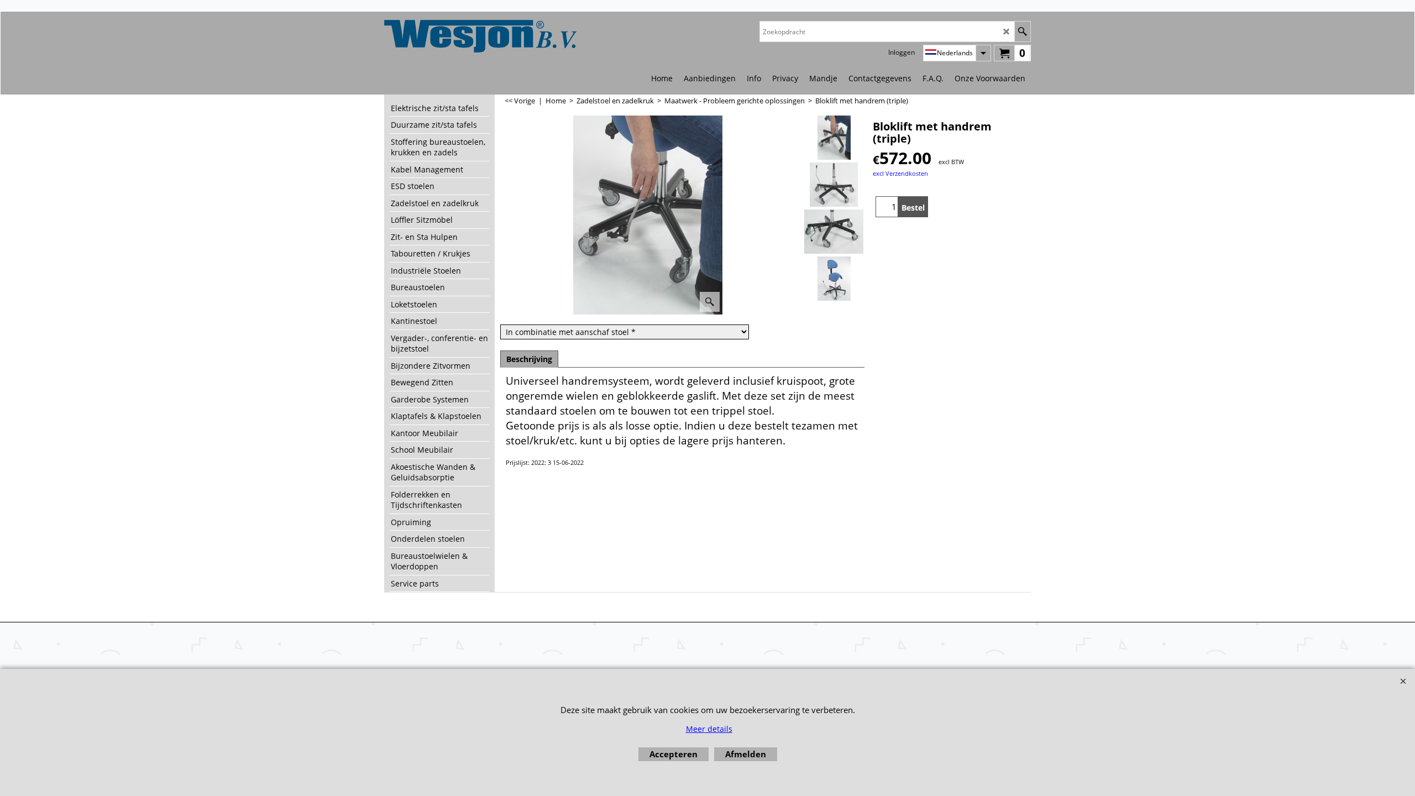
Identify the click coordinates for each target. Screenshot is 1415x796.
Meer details (709, 729)
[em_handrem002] (833, 185)
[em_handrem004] (833, 278)
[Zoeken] (1022, 31)
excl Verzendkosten (900, 173)
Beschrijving (529, 359)
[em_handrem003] (833, 232)
